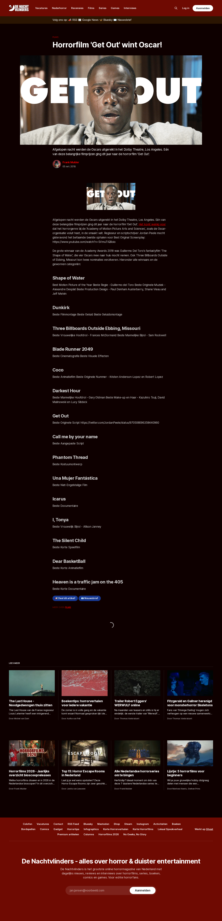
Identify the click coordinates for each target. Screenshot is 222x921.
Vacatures (41, 8)
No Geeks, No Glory (134, 834)
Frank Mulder (71, 162)
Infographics (91, 829)
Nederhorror (59, 8)
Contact (58, 823)
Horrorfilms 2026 (108, 834)
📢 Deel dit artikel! (65, 598)
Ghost (209, 829)
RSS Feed (73, 823)
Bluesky (88, 823)
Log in (185, 8)
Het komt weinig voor (152, 224)
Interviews (130, 8)
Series (102, 8)
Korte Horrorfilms (143, 829)
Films (91, 8)
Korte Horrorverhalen (115, 829)
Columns (89, 834)
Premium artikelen (68, 834)
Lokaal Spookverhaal (170, 829)
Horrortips (73, 829)
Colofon (27, 823)
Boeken (176, 823)
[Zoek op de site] (176, 8)
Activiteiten (160, 823)
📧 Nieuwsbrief (89, 598)
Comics (44, 829)
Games (115, 8)
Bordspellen (28, 829)
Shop (117, 823)
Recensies (77, 8)
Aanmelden (203, 8)
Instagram (143, 823)
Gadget (58, 829)
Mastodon (103, 823)
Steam (128, 823)
